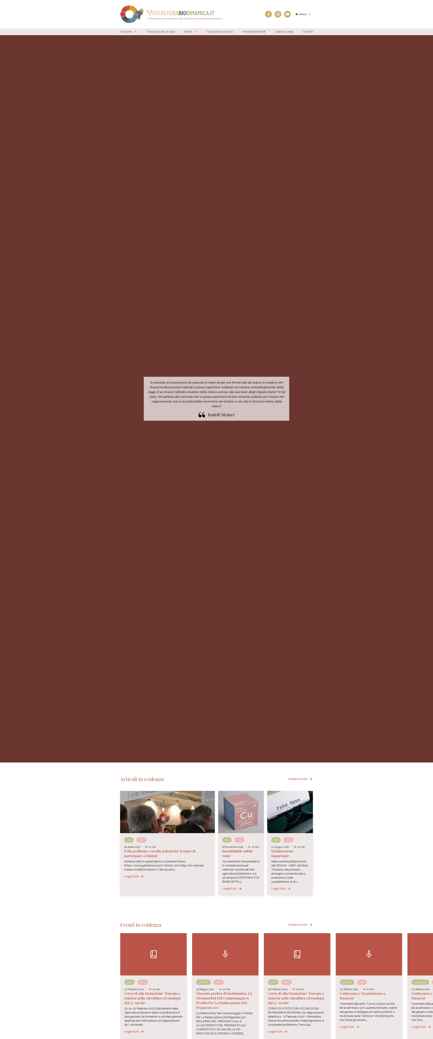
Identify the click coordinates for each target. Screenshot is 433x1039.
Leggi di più (134, 876)
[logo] (171, 14)
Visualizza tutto (300, 779)
